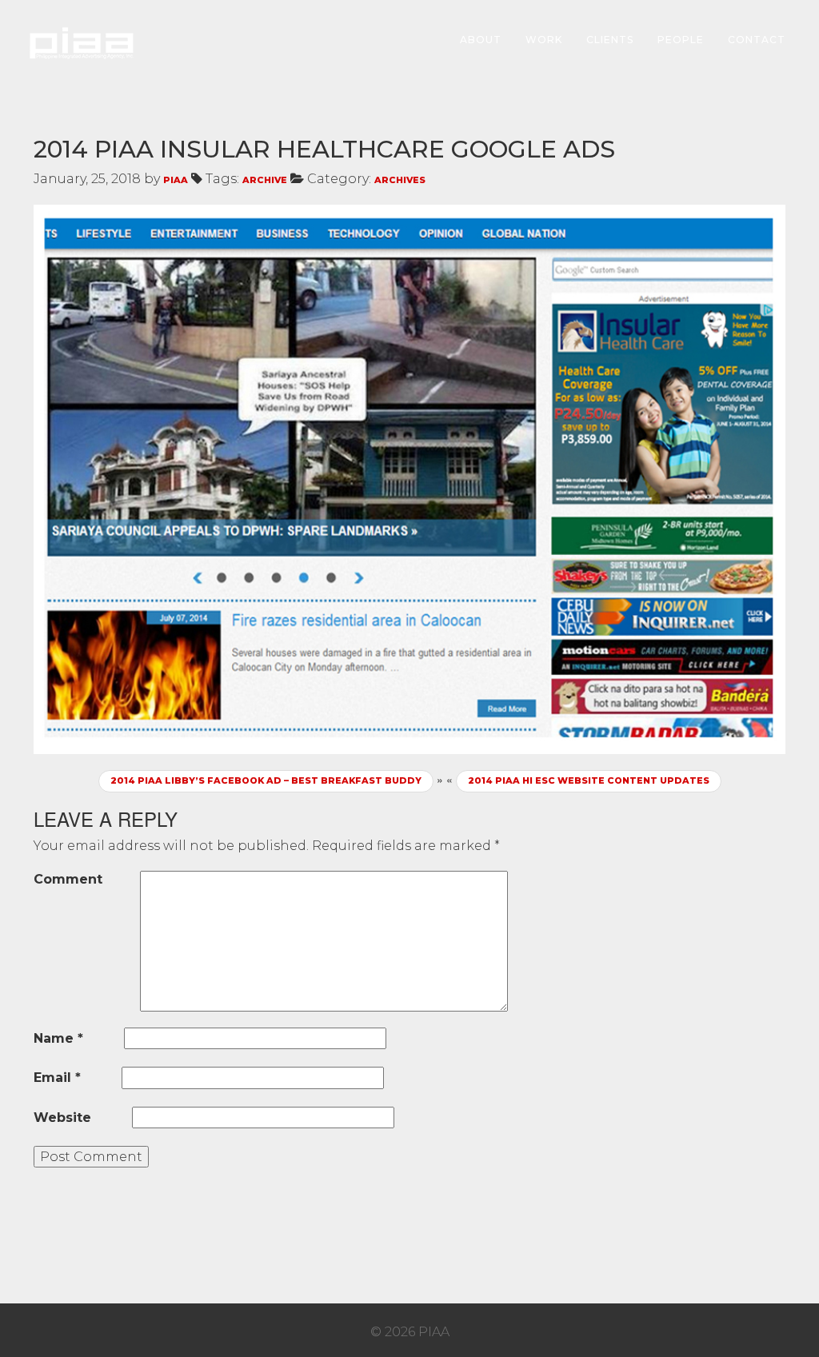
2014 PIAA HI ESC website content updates (588, 780)
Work (543, 40)
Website (62, 1117)
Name (58, 1038)
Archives (399, 180)
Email (57, 1077)
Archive (264, 180)
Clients (609, 40)
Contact (756, 40)
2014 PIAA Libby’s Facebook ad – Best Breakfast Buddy (265, 780)
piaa (175, 180)
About (480, 40)
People (680, 40)
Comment (68, 879)
